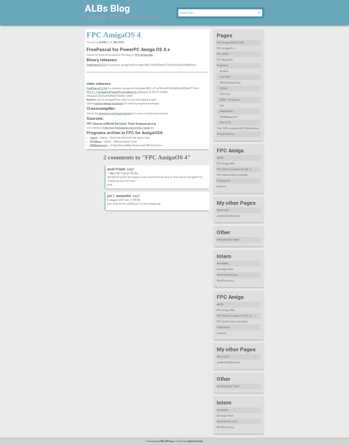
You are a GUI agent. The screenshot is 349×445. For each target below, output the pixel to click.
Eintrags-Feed (225, 269)
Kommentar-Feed (227, 274)
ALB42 (103, 42)
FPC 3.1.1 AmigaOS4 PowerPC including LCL (112, 92)
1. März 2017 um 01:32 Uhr (122, 173)
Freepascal (223, 180)
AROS (220, 157)
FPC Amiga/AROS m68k (230, 42)
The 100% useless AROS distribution (238, 128)
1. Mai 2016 (117, 42)
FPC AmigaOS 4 (114, 35)
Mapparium (226, 111)
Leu (222, 105)
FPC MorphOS (225, 59)
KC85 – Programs (230, 99)
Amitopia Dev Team (228, 239)
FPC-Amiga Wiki (144, 54)
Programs (222, 65)
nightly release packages (108, 103)
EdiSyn (224, 88)
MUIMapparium (99, 145)
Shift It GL (225, 122)
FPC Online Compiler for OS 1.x (234, 169)
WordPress (167, 441)
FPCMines (96, 141)
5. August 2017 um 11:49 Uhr (124, 199)
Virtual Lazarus (225, 134)
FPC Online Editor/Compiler (232, 174)
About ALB (223, 210)
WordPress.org (225, 280)
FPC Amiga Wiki (225, 163)
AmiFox (224, 71)
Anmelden (222, 263)
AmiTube (225, 76)
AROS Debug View (230, 82)
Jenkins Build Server (228, 215)
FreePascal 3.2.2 (96, 64)
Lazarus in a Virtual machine (115, 113)
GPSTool (225, 94)
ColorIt (94, 137)
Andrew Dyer (195, 441)
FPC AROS (222, 54)
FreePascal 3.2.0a (97, 88)
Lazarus (221, 186)
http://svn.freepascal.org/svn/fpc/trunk (126, 127)
